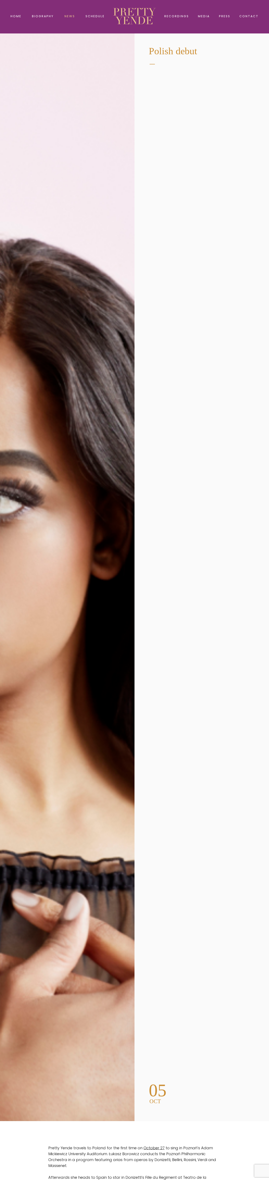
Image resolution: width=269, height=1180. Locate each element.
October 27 (154, 1148)
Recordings (176, 16)
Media (204, 16)
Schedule (95, 16)
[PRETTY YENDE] (134, 16)
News (70, 16)
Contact (248, 16)
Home (16, 16)
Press (224, 16)
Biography (43, 16)
